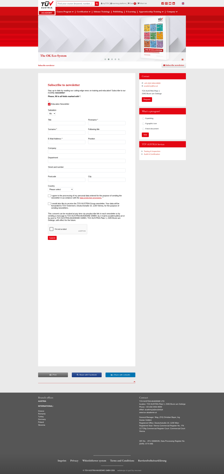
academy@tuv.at (151, 86)
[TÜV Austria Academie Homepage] (47, 8)
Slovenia (41, 425)
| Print (54, 375)
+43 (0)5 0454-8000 (152, 83)
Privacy (74, 460)
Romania (42, 414)
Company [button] (171, 11)
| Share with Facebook (87, 375)
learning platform (119, 3)
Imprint (62, 460)
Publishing (118, 11)
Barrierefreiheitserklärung (152, 460)
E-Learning (131, 11)
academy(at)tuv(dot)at (154, 410)
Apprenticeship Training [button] (150, 11)
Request (147, 99)
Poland (41, 422)
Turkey (41, 417)
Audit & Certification (152, 154)
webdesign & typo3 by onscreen (129, 470)
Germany (42, 419)
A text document (152, 129)
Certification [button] (82, 11)
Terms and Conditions (122, 460)
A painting (149, 118)
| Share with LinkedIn (121, 375)
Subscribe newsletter (175, 65)
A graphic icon (151, 123)
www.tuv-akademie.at (148, 412)
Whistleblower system (94, 460)
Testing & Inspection (152, 151)
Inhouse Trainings (102, 11)
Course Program (64, 11)
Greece (41, 411)
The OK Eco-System (53, 56)
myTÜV (105, 3)
